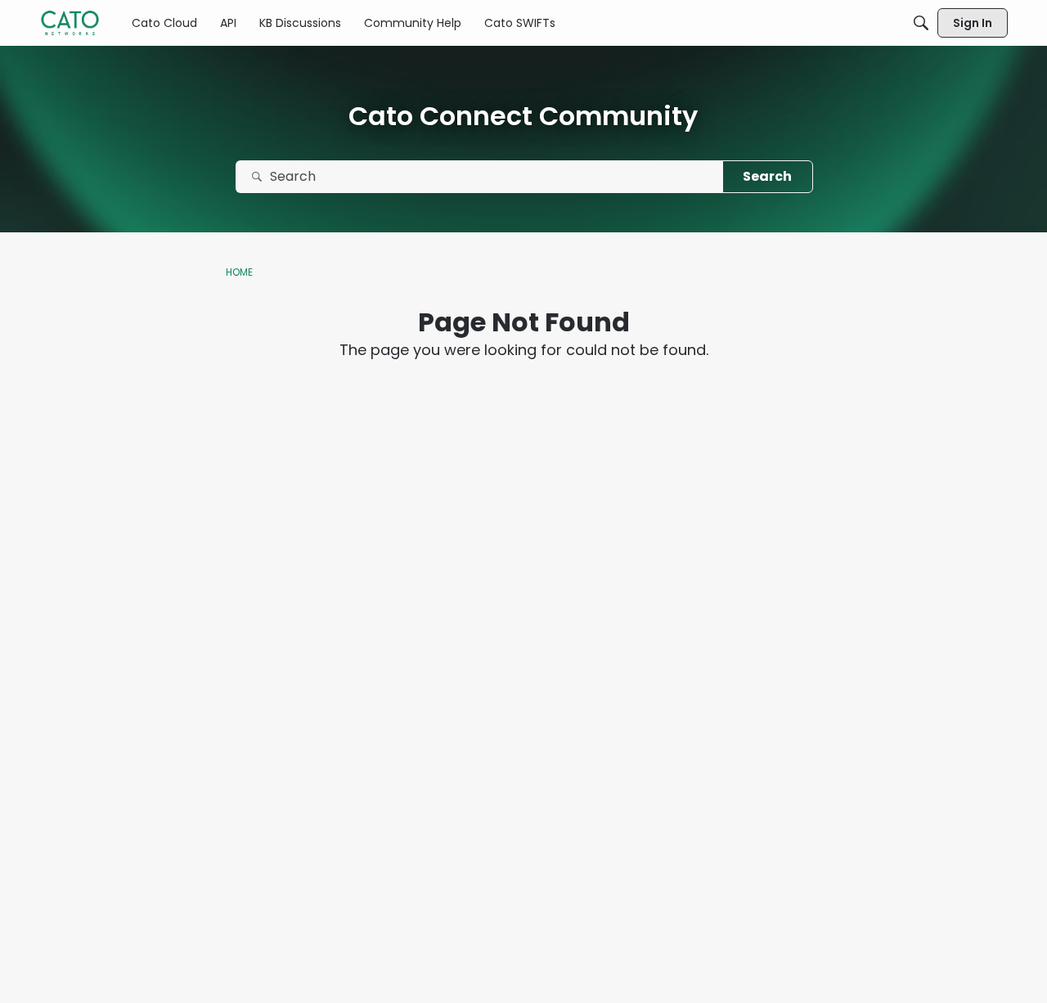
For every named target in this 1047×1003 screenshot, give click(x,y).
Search (767, 176)
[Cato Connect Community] (70, 22)
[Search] (921, 23)
